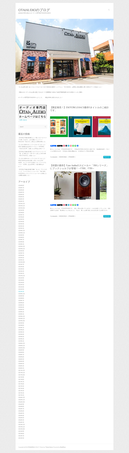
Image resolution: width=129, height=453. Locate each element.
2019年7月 (21, 327)
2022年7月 (21, 264)
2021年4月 (21, 287)
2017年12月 (21, 370)
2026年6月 (21, 190)
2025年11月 (21, 206)
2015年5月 (21, 438)
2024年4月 (21, 242)
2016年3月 (21, 418)
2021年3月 (21, 289)
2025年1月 (21, 228)
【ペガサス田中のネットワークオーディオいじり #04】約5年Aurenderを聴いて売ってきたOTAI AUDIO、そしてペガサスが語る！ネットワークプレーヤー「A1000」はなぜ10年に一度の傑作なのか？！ (32, 162)
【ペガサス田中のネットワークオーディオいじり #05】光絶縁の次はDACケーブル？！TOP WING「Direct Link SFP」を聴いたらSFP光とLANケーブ (31, 146)
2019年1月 (21, 341)
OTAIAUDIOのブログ (34, 10)
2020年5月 (21, 305)
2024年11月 (21, 233)
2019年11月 (21, 318)
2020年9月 (21, 296)
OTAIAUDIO (71, 157)
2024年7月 (21, 239)
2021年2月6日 (63, 157)
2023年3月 (21, 257)
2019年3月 (21, 336)
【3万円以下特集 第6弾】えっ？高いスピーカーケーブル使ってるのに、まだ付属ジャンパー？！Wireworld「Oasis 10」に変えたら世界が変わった (32, 140)
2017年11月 (21, 372)
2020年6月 (21, 303)
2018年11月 (21, 345)
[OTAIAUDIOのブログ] (64, 19)
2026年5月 (21, 192)
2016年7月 (21, 409)
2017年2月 (21, 393)
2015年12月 (21, 424)
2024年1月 (21, 244)
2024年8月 (21, 237)
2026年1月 (21, 201)
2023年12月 (21, 246)
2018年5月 (21, 359)
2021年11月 (21, 275)
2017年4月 (21, 388)
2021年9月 (21, 278)
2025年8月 (21, 212)
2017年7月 (21, 382)
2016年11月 (21, 400)
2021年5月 (21, 284)
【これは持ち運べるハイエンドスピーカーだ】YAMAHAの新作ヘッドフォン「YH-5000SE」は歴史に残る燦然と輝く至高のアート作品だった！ (60, 87)
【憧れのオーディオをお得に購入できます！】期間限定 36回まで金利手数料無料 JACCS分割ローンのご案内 (50, 92)
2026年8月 (21, 185)
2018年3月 (21, 363)
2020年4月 (21, 307)
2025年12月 (21, 203)
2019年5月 (21, 332)
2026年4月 (21, 194)
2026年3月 (21, 197)
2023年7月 (21, 253)
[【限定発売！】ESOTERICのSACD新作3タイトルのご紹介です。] (80, 126)
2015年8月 (21, 433)
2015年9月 (21, 431)
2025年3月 (21, 224)
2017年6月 (21, 384)
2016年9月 (21, 404)
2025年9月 (21, 210)
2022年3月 (21, 269)
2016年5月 (21, 413)
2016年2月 (21, 420)
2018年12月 (21, 343)
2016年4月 (21, 415)
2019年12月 (21, 316)
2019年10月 (21, 321)
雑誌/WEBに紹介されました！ (54, 97)
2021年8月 (21, 280)
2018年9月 (21, 350)
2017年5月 (21, 386)
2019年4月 (21, 334)
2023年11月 (21, 248)
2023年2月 (21, 260)
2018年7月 (21, 354)
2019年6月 (21, 330)
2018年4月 (21, 361)
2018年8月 (21, 352)
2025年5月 (21, 219)
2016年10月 (21, 402)
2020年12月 (21, 294)
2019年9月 (21, 323)
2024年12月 (21, 230)
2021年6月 (21, 282)
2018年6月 (21, 357)
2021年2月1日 (63, 216)
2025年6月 (21, 217)
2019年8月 (21, 325)
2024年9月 (21, 235)
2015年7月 (21, 436)
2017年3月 (21, 391)
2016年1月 (21, 422)
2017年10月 (21, 375)
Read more (107, 157)
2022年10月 (21, 262)
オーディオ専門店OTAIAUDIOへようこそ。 (30, 97)
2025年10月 (21, 208)
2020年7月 (21, 300)
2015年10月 (21, 429)
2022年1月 (21, 273)
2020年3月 (21, 309)
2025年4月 (21, 221)
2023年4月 (21, 255)
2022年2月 (21, 271)
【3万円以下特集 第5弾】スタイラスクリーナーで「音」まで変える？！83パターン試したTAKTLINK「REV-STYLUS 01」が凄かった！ (32, 153)
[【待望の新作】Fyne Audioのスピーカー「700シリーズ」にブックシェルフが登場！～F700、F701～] (80, 185)
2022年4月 (21, 266)
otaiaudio (54, 157)
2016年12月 (21, 397)
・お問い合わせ (22, 120)
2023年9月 (21, 251)
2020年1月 (21, 314)
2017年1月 (21, 395)
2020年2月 (21, 312)
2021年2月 (21, 291)
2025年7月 (21, 215)
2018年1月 (21, 368)
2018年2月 (21, 366)
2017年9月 (21, 377)
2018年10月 (21, 348)
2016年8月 (21, 406)
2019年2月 (21, 339)
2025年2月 (21, 226)
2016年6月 (21, 411)
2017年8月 (21, 379)
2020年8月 (21, 298)
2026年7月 (21, 188)
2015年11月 (21, 427)
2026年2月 (21, 199)
